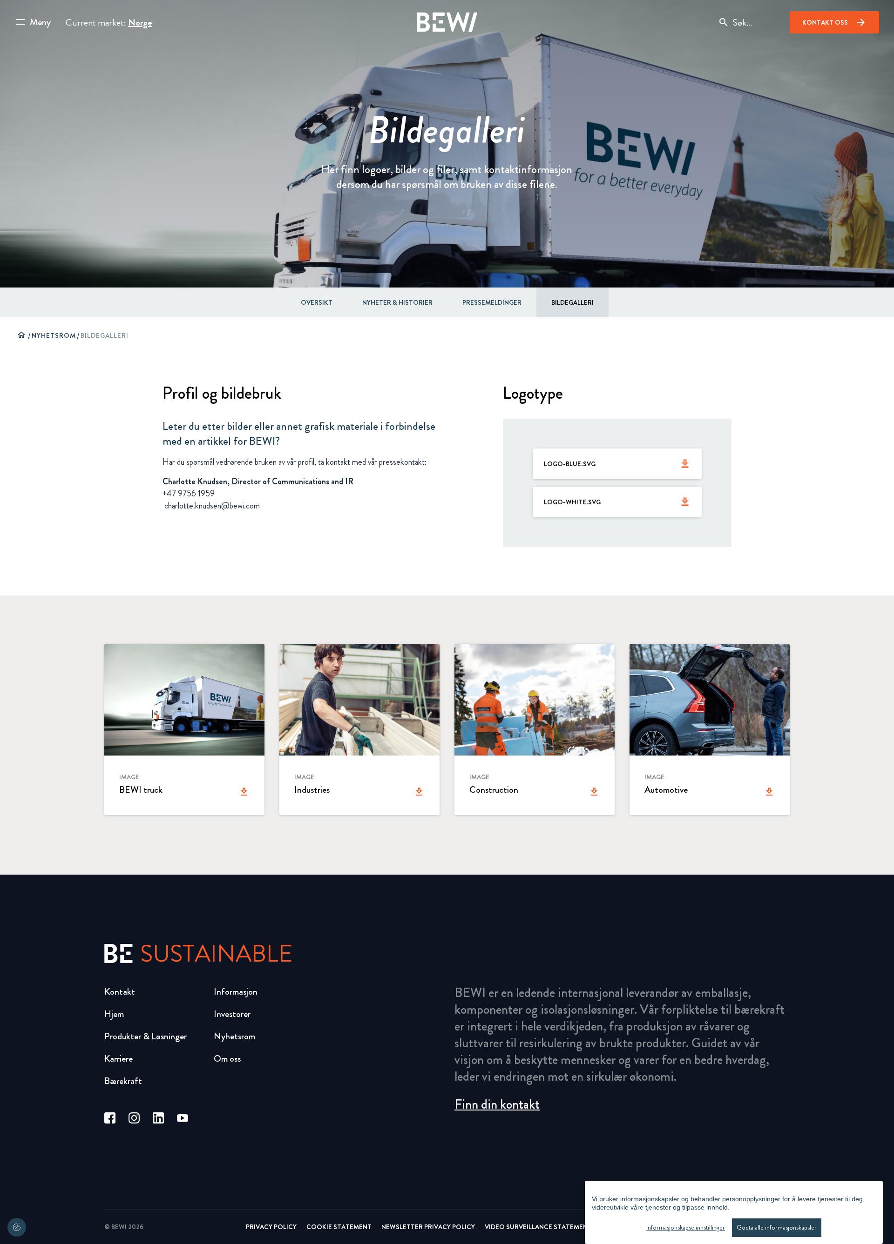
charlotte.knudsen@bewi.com (211, 506)
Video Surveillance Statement (538, 1227)
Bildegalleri (572, 302)
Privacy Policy (271, 1227)
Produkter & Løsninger (145, 1036)
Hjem (114, 1014)
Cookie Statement (339, 1227)
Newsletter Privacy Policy (428, 1227)
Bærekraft (123, 1081)
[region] (734, 1212)
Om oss (227, 1058)
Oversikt (316, 302)
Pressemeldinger (492, 302)
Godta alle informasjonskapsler (777, 1227)
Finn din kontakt (497, 1104)
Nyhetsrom (54, 335)
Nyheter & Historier (397, 302)
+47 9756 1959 (189, 494)
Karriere (118, 1058)
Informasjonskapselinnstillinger (685, 1227)
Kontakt (119, 991)
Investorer (232, 1014)
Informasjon (235, 991)
